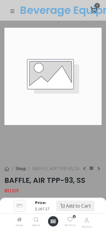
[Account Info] (87, 220)
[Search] (36, 220)
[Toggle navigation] (12, 10)
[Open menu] (53, 221)
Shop (21, 168)
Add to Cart (78, 206)
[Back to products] (91, 168)
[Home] (19, 220)
